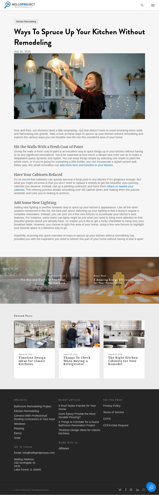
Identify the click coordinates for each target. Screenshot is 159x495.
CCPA (107, 418)
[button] (153, 5)
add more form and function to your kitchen (86, 165)
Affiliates (64, 448)
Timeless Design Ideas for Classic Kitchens (79, 431)
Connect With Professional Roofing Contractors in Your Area (34, 417)
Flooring (19, 428)
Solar (17, 437)
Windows (19, 423)
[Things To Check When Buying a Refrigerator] (79, 349)
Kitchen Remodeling (26, 21)
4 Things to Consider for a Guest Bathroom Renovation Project (79, 423)
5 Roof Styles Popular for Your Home (77, 407)
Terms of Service (113, 412)
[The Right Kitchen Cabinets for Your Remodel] (124, 349)
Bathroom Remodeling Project (32, 406)
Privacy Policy (111, 405)
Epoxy (18, 433)
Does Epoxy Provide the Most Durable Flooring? (77, 415)
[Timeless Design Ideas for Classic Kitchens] (34, 349)
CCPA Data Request (115, 425)
